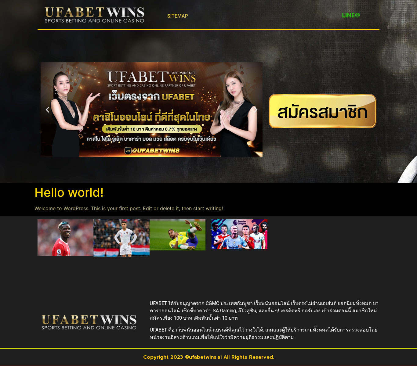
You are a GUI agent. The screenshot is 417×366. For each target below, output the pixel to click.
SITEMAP (177, 16)
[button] (47, 109)
